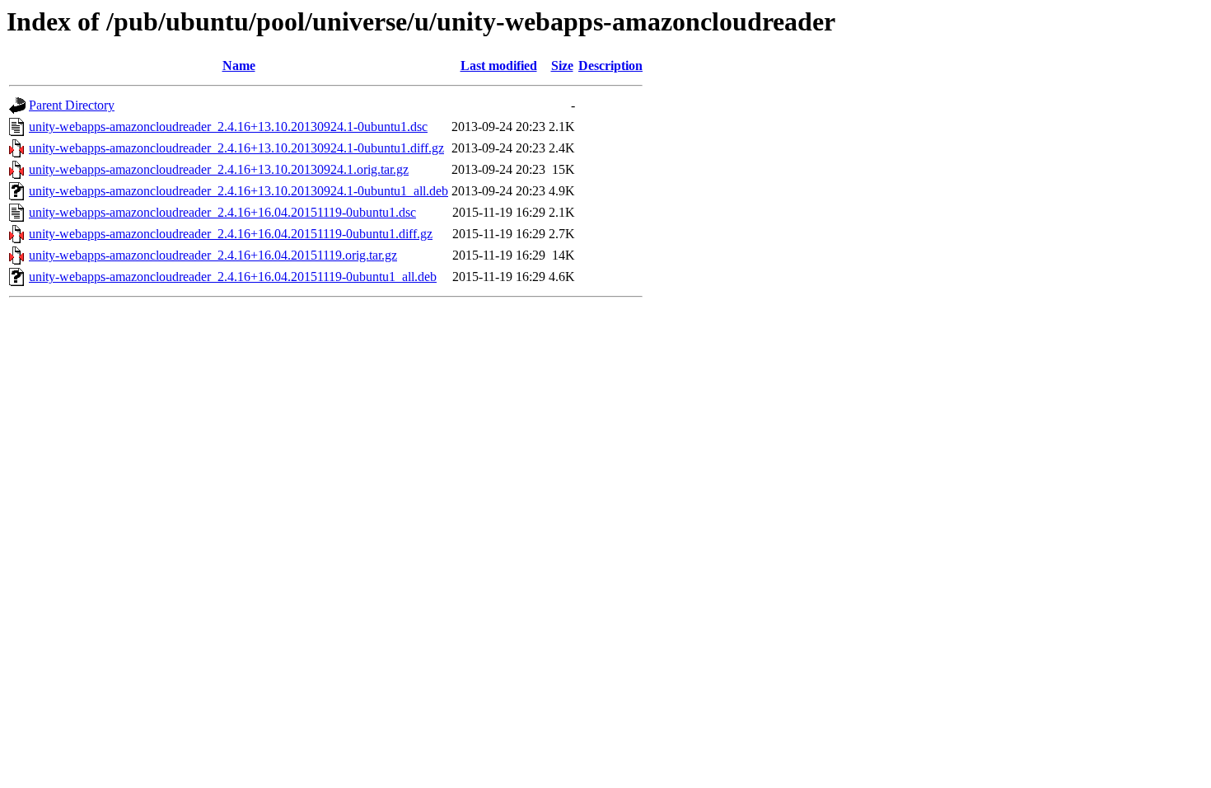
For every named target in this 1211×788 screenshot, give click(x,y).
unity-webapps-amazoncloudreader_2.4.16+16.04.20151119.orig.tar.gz (213, 255)
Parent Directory (72, 105)
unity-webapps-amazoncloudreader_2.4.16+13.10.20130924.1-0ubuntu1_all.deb (238, 191)
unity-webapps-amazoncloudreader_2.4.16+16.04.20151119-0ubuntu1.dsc (222, 212)
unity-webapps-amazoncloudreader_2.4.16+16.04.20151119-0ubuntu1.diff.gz (230, 234)
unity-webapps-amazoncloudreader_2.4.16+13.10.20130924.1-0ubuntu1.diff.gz (236, 148)
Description (610, 66)
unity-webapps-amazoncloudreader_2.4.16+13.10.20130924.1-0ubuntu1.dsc (228, 127)
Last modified (499, 66)
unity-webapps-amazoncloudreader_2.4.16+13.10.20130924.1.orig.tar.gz (219, 169)
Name (238, 66)
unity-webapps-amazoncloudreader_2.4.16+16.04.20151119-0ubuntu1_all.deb (233, 277)
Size (562, 66)
